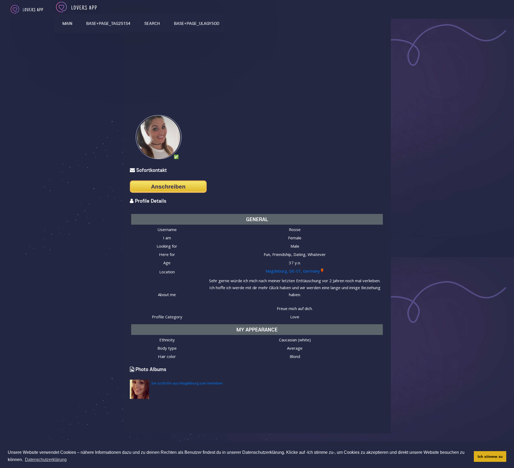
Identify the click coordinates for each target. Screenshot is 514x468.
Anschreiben (168, 186)
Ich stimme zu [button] (490, 456)
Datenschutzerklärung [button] (46, 459)
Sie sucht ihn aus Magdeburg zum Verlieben (187, 383)
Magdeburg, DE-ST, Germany (293, 271)
